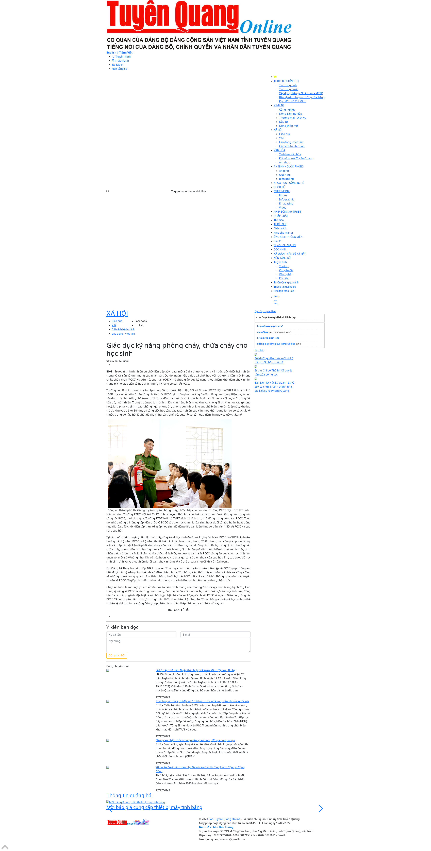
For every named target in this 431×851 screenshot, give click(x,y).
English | (112, 52)
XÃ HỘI (117, 313)
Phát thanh (121, 60)
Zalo (141, 325)
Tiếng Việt (125, 52)
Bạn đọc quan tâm (265, 311)
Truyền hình (123, 56)
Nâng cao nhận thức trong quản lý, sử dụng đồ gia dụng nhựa (195, 740)
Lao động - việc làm (123, 333)
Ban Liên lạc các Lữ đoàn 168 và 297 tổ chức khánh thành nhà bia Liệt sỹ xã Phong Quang (274, 387)
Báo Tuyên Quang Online (224, 819)
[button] (299, 296)
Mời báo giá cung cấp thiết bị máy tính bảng (154, 807)
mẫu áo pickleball (275, 317)
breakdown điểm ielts (268, 337)
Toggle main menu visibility (188, 191)
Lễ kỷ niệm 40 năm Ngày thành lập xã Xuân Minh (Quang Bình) (195, 670)
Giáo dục (117, 321)
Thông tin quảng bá (128, 795)
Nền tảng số (119, 69)
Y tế (114, 325)
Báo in (119, 64)
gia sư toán (263, 332)
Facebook (141, 321)
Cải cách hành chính (123, 329)
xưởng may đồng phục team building (276, 343)
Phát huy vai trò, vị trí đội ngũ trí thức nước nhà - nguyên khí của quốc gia (202, 701)
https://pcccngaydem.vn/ (270, 326)
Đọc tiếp (259, 350)
